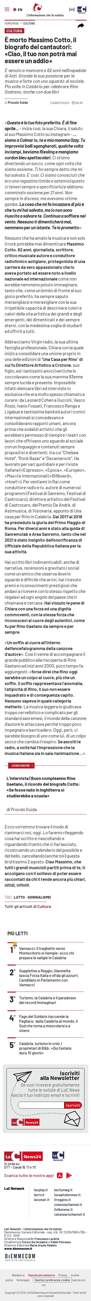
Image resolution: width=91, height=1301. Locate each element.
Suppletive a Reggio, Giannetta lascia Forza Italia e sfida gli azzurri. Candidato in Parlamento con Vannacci (49, 977)
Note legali (23, 1280)
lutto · (20, 897)
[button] (81, 25)
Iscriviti (73, 1105)
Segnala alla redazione (41, 1275)
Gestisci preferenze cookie (52, 1280)
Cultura (29, 23)
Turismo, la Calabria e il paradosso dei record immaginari (47, 1000)
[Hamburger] (7, 9)
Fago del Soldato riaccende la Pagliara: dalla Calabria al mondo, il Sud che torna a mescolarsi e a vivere (48, 1023)
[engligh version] (15, 9)
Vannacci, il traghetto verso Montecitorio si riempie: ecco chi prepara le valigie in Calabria (46, 953)
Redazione (18, 1275)
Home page (12, 23)
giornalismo (39, 897)
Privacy (62, 1275)
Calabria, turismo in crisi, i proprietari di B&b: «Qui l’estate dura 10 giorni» (45, 1048)
